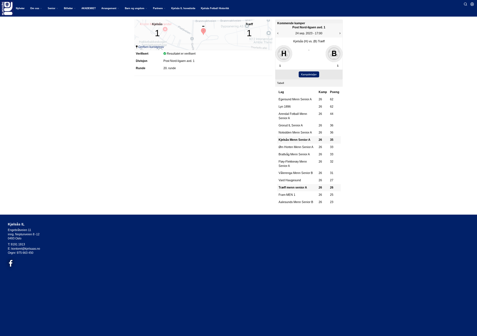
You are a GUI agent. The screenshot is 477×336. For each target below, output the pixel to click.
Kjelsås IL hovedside (183, 8)
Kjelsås (157, 24)
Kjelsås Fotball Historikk (215, 8)
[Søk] (465, 4)
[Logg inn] (472, 4)
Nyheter (20, 8)
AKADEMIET (88, 8)
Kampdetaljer (309, 74)
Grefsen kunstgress (151, 46)
